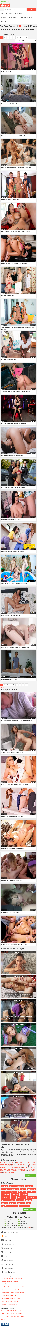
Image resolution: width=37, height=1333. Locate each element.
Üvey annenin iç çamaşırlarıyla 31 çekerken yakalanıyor (16, 720)
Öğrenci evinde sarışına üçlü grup (10, 912)
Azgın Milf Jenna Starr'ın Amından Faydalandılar (14, 583)
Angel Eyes (5, 1206)
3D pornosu (24, 1170)
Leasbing (33, 1167)
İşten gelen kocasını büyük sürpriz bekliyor (12, 848)
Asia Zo (12, 1200)
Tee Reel (23, 1189)
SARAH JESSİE (5, 1311)
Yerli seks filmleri (22, 1164)
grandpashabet (5, 1)
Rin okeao (32, 1166)
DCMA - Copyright (9, 1264)
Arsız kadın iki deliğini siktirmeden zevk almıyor (14, 944)
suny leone (8, 1164)
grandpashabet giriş (6, 3)
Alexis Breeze (31, 1192)
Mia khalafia (12, 1162)
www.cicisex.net (8, 1248)
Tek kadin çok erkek (17, 1167)
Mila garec (29, 1169)
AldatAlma (2, 1167)
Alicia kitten (26, 1167)
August (13, 1197)
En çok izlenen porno (9, 17)
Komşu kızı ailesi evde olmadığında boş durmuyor (14, 784)
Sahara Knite (14, 1206)
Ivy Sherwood (5, 1197)
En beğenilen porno (27, 17)
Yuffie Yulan (21, 1203)
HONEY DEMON (15, 1316)
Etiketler (12, 1272)
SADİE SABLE (18, 1048)
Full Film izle (3, 687)
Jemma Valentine (24, 1206)
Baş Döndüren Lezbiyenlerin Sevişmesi (12, 455)
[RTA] (5, 1325)
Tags (4, 21)
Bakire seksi (12, 1172)
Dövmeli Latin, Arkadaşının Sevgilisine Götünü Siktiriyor (16, 168)
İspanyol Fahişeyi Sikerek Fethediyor (11, 519)
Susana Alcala (32, 1197)
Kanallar (10, 13)
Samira (12, 1186)
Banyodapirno (15, 1170)
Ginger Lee (13, 1192)
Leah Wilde (5, 1192)
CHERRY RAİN (19, 952)
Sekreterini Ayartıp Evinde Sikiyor (10, 104)
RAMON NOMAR (14, 1311)
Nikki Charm (20, 1200)
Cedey (29, 1164)
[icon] (2, 13)
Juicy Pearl (5, 1189)
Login (5, 1272)
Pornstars (20, 13)
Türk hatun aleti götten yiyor (9, 1295)
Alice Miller (5, 1200)
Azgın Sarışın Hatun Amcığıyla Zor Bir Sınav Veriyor (15, 647)
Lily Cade (28, 1200)
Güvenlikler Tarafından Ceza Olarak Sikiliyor (13, 487)
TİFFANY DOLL (19, 1313)
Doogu (8, 1167)
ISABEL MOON (10, 1313)
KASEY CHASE (18, 1072)
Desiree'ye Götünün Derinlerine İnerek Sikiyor (13, 423)
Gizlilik (6, 1256)
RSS (5, 1236)
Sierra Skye (15, 1194)
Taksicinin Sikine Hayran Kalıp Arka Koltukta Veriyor (15, 391)
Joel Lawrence (14, 1189)
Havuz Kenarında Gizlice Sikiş (9, 295)
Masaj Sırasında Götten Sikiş (9, 679)
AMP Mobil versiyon (9, 1244)
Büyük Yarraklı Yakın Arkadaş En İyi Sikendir (13, 136)
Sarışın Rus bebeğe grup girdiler (10, 1301)
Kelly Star (4, 1203)
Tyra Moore (22, 1192)
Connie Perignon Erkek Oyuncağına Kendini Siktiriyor (15, 231)
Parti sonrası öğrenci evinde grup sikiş (11, 880)
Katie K (28, 1203)
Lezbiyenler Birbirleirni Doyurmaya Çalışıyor (13, 551)
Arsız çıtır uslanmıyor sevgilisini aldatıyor (12, 752)
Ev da (1, 1162)
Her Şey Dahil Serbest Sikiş (8, 359)
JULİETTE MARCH (19, 1120)
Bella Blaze (29, 1186)
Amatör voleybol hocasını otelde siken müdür (13, 1287)
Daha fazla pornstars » (29, 1209)
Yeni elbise (14, 1166)
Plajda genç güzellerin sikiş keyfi (10, 1281)
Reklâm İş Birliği (8, 1252)
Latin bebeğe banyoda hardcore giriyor (12, 1278)
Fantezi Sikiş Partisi (6, 72)
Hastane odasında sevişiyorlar (9, 1304)
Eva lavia (8, 1170)
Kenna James (31, 1189)
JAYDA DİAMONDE (18, 1096)
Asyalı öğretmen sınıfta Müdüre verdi (11, 1298)
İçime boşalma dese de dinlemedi (10, 1290)
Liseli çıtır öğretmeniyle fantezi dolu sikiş (12, 816)
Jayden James (5, 1194)
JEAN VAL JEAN (18, 1000)
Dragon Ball (3, 1169)
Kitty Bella (4, 1186)
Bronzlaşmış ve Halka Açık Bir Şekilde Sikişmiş (14, 263)
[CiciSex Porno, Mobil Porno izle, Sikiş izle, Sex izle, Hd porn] (9, 6)
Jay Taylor (12, 1203)
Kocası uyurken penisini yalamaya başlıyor (13, 1292)
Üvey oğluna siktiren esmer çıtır (10, 1284)
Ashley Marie (19, 1186)
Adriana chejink (27, 1162)
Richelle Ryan (22, 1197)
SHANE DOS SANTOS (18, 1024)
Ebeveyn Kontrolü (8, 1268)
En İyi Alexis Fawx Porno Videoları (10, 615)
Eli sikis (14, 1164)
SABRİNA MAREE (18, 976)
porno (29, 1227)
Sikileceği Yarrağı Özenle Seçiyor (10, 200)
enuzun (5, 1172)
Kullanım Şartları (8, 1260)
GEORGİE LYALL (5, 1316)
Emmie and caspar (23, 1166)
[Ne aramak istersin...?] (31, 9)
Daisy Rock (24, 1194)
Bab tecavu (19, 1162)
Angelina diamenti (20, 1169)
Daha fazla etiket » (30, 1175)
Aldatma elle (11, 1169)
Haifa (5, 1162)
